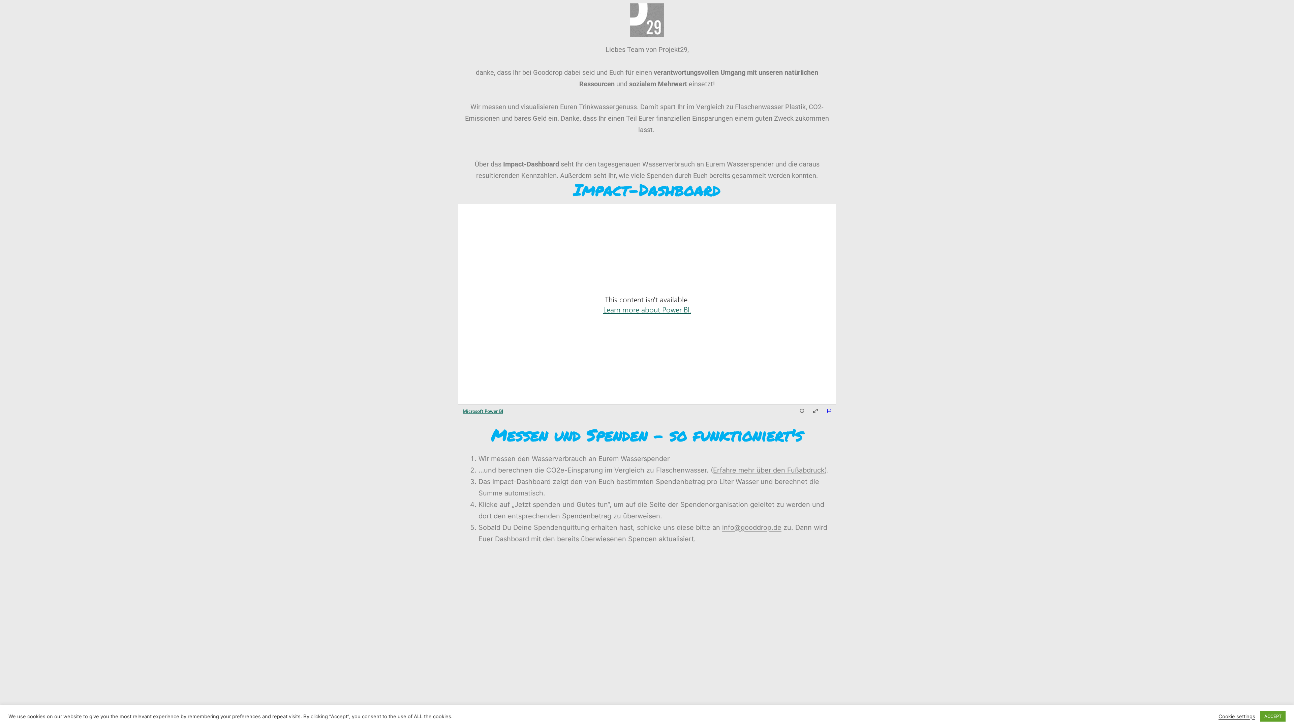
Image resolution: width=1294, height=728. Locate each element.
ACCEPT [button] (1273, 716)
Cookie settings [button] (1237, 717)
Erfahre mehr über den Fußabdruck (769, 470)
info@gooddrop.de (751, 527)
